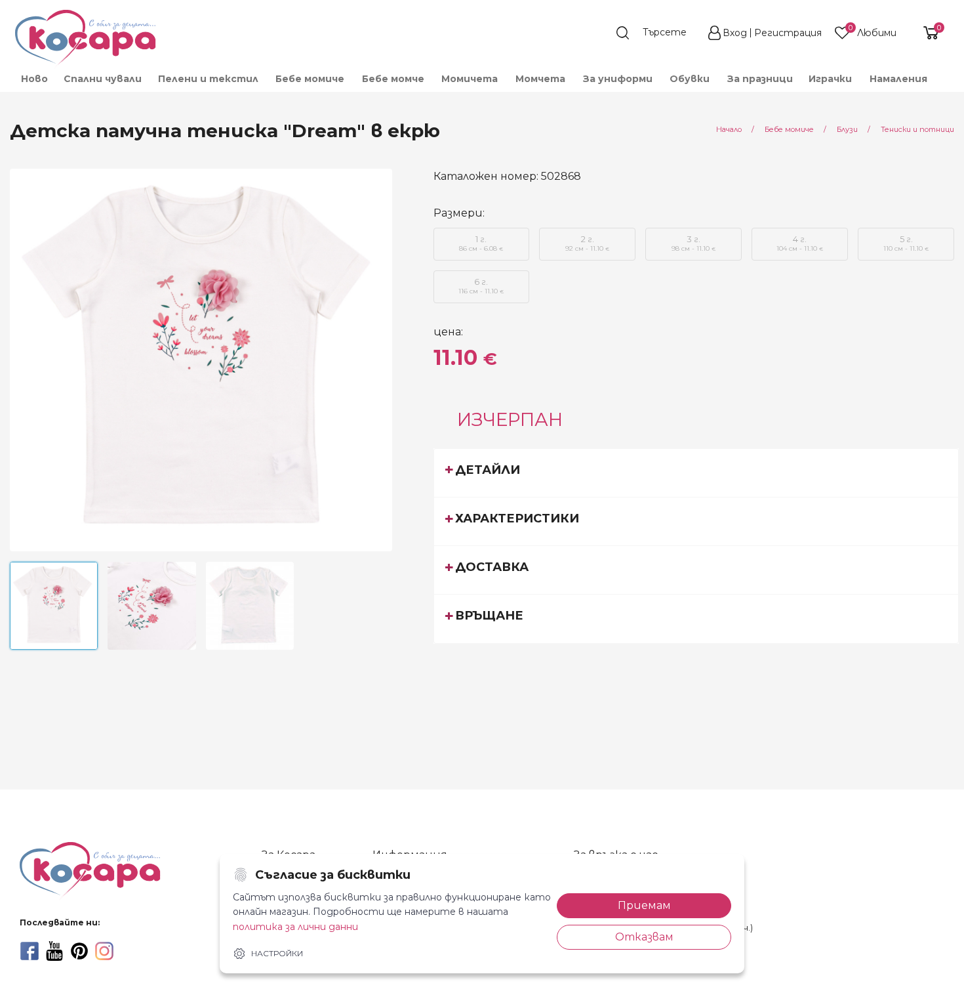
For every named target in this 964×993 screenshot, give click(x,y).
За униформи (618, 79)
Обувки (690, 79)
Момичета (469, 79)
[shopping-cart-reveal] (926, 33)
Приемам (644, 905)
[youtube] (54, 951)
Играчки (830, 79)
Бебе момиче (309, 79)
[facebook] (29, 951)
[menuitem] (33, 79)
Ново (34, 79)
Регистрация (788, 32)
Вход (735, 32)
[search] (658, 33)
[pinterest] (79, 951)
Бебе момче (393, 79)
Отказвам (644, 937)
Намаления (898, 79)
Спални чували (103, 79)
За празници (760, 79)
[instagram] (104, 951)
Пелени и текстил (208, 79)
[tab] (696, 472)
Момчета (540, 79)
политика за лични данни (295, 927)
